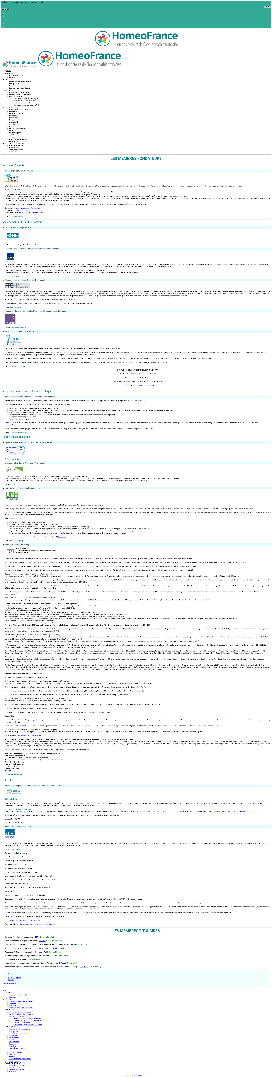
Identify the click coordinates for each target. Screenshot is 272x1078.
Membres (12, 130)
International (13, 122)
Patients (12, 77)
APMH (55, 948)
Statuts (11, 980)
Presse (11, 120)
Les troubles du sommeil (22, 103)
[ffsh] (17, 287)
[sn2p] (14, 472)
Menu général (14, 141)
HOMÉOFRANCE (10, 107)
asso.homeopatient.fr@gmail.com (28, 208)
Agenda (11, 135)
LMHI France (61, 963)
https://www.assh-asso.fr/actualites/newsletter (22, 920)
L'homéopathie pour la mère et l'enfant (26, 105)
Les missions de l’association (18, 109)
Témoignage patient (16, 150)
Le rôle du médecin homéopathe (20, 94)
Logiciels (12, 126)
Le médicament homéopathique (19, 92)
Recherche (12, 86)
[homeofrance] (136, 47)
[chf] (13, 241)
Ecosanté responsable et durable (20, 88)
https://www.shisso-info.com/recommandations (234, 811)
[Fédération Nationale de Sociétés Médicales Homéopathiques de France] (10, 324)
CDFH (37, 937)
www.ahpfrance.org (22, 210)
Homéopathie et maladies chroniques (26, 99)
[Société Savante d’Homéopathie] (10, 839)
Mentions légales (15, 133)
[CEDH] (10, 260)
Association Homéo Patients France (30, 212)
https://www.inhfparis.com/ (144, 385)
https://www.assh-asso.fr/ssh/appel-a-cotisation (38, 924)
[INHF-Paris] (14, 345)
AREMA (70, 944)
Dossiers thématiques (16, 96)
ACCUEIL (8, 71)
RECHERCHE (5, 9)
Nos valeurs (13, 111)
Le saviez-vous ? (14, 147)
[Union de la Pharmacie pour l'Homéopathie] (12, 501)
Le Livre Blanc (13, 118)
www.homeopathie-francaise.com (29, 735)
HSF (29, 959)
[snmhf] (15, 455)
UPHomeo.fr (61, 537)
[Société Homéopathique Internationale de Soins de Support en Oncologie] (14, 795)
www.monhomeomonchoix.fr (15, 425)
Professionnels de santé (17, 75)
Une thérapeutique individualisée (20, 82)
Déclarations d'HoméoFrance (18, 139)
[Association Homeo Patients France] (11, 182)
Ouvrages (12, 124)
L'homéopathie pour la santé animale (26, 101)
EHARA (42, 941)
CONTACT (267, 7)
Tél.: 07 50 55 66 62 (10, 984)
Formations (13, 116)
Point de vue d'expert (16, 145)
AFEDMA (84, 967)
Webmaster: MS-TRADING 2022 (136, 1075)
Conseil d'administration (17, 128)
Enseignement (14, 84)
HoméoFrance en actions (17, 113)
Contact (12, 137)
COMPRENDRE (10, 90)
